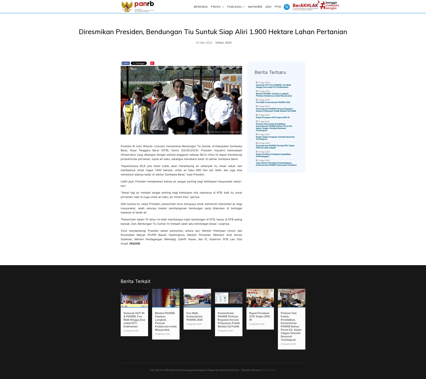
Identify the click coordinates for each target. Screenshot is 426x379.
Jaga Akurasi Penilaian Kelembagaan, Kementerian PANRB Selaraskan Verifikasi (276, 164)
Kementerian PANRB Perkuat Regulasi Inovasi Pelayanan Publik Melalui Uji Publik (276, 110)
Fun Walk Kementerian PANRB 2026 (273, 102)
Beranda (201, 6)
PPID (278, 6)
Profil (216, 6)
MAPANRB (255, 6)
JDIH (268, 6)
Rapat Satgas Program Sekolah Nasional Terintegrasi (275, 138)
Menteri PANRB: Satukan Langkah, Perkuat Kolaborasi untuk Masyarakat (274, 95)
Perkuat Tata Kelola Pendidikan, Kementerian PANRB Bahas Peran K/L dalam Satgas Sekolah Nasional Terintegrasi (274, 127)
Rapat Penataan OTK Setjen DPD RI (273, 117)
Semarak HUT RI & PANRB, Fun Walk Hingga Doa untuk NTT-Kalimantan (273, 86)
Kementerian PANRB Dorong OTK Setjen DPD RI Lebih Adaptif (275, 146)
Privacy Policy (269, 370)
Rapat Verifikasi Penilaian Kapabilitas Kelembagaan (273, 155)
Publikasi (234, 6)
